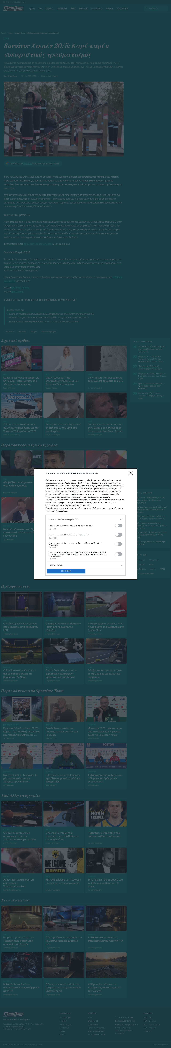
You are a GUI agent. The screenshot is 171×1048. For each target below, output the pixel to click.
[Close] (131, 473)
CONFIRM (66, 571)
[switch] (118, 525)
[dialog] (85, 524)
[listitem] (85, 519)
